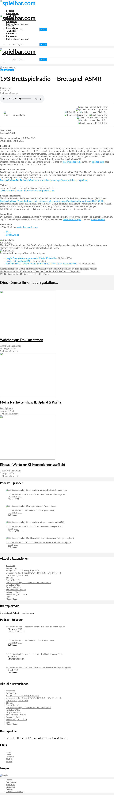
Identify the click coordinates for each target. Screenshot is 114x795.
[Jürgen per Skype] (75, 115)
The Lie (9, 578)
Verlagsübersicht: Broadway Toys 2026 (22, 570)
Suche (43, 29)
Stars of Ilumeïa (12, 580)
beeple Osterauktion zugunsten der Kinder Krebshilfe (31, 258)
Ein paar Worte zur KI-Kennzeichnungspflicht (32, 464)
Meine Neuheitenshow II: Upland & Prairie (30, 402)
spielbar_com (98, 162)
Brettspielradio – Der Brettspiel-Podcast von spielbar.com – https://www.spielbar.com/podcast (43, 180)
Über (8, 232)
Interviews (11, 33)
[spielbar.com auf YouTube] (91, 117)
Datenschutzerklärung (17, 24)
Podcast (10, 10)
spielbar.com (91, 268)
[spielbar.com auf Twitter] (92, 107)
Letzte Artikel (12, 235)
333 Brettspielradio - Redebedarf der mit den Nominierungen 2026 (34, 526)
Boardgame (12, 268)
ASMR (3, 268)
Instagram (10, 757)
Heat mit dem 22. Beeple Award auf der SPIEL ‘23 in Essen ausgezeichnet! (41, 263)
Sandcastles (10, 566)
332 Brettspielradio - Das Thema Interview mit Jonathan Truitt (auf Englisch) (38, 542)
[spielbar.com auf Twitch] (92, 120)
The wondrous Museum (16, 590)
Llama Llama (11, 599)
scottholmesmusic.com (27, 227)
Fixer (8, 597)
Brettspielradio (52, 268)
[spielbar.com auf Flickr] (93, 112)
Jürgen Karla (6, 88)
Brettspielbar (11, 738)
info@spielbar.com (71, 162)
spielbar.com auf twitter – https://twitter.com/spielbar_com (27, 190)
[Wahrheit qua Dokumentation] (27, 334)
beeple (8, 752)
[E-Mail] (71, 112)
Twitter (9, 761)
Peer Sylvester (6, 408)
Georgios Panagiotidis (10, 346)
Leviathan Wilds (13, 585)
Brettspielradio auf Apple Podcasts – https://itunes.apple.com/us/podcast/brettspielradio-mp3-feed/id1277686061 (52, 201)
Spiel (82, 268)
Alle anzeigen (37, 253)
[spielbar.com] (98, 115)
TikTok (9, 759)
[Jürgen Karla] (7, 240)
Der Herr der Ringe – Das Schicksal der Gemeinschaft (28, 582)
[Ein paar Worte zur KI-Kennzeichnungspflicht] (27, 459)
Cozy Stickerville (13, 587)
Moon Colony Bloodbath (16, 594)
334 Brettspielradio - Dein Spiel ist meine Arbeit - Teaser (30, 510)
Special (10, 70)
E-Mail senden (98, 219)
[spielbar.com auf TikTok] (92, 123)
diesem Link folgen (72, 219)
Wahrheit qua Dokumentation (21, 340)
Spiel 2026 (11, 31)
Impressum (11, 36)
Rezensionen (12, 13)
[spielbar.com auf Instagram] (91, 109)
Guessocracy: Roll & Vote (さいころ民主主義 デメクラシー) (33, 573)
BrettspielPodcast (36, 268)
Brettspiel (23, 268)
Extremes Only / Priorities (17, 575)
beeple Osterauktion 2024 (18, 261)
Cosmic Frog (11, 568)
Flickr (8, 754)
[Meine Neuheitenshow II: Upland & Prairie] (27, 396)
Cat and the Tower (13, 592)
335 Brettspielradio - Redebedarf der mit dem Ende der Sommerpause (35, 494)
